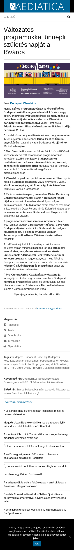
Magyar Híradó (55, 308)
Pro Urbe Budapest (42, 367)
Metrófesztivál (58, 364)
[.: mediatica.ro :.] (37, 11)
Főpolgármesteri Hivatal (54, 360)
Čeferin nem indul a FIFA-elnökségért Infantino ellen (34, 446)
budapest (17, 357)
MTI (6, 367)
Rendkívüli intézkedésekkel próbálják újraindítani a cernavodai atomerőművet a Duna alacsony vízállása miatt (35, 498)
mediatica (42, 308)
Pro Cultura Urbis (20, 367)
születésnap (62, 367)
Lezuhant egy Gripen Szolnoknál (23, 474)
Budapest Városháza (23, 103)
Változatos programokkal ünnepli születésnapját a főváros (34, 41)
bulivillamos (32, 360)
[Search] (68, 16)
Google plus (14, 335)
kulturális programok (37, 364)
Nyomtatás (14, 346)
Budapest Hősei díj (36, 357)
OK (37, 544)
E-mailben (13, 340)
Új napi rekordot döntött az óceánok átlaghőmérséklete (35, 466)
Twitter (11, 330)
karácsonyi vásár (14, 364)
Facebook (13, 324)
